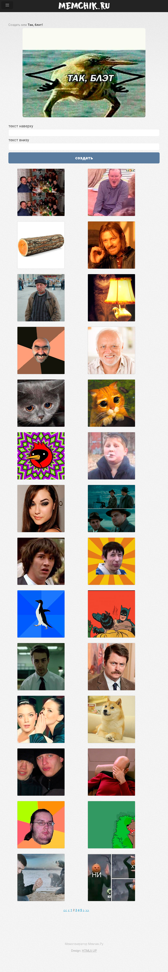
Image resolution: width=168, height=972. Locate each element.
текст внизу (18, 139)
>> (87, 910)
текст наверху (20, 125)
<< (65, 910)
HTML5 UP (89, 950)
